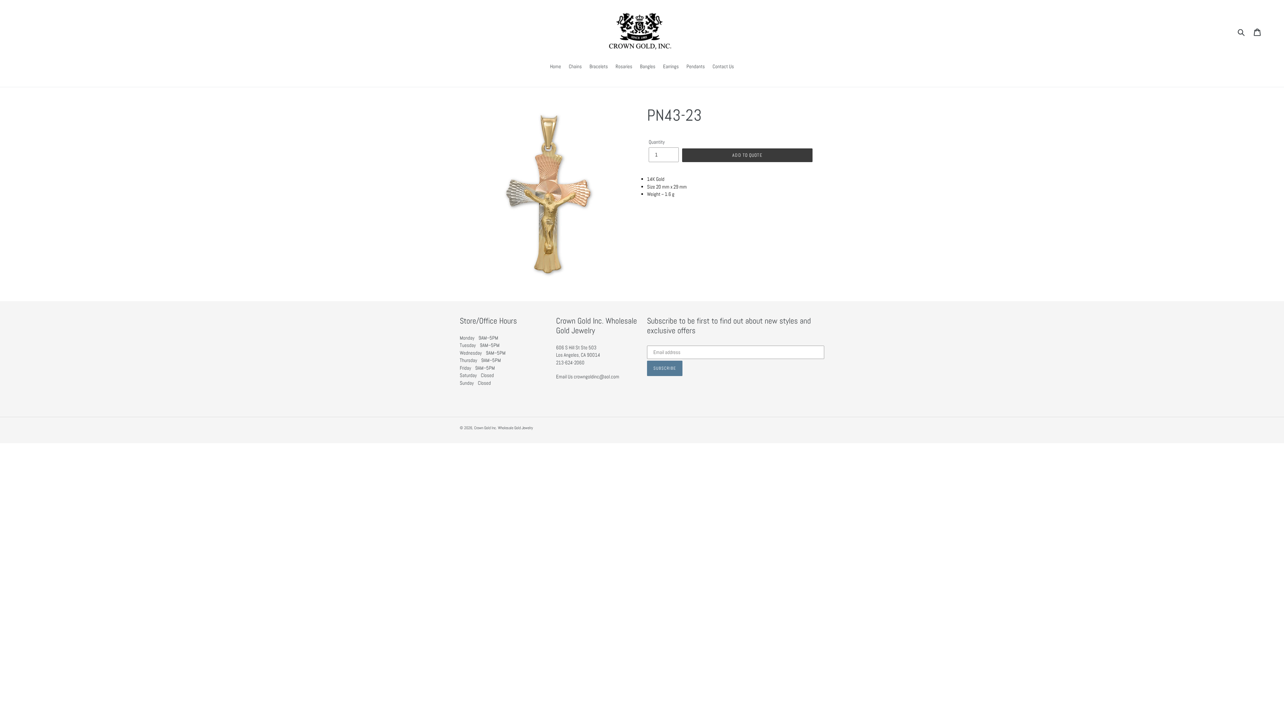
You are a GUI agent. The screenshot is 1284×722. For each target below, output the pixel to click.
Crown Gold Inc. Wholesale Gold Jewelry (503, 428)
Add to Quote (747, 155)
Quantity (657, 142)
